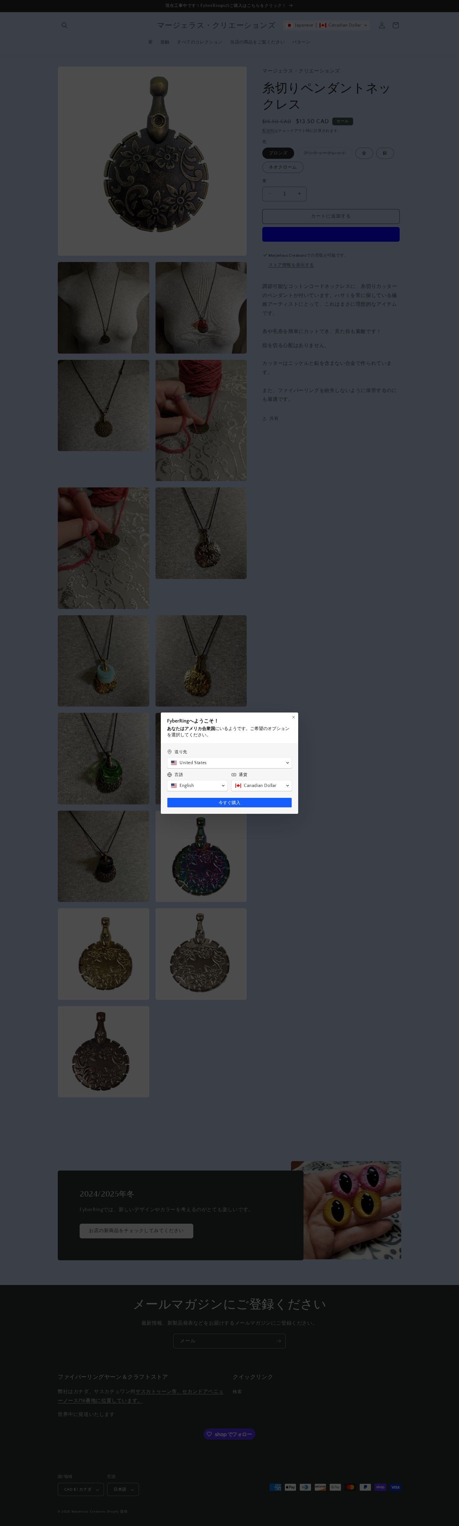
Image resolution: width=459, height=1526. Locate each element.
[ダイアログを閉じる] (293, 717)
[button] (229, 762)
